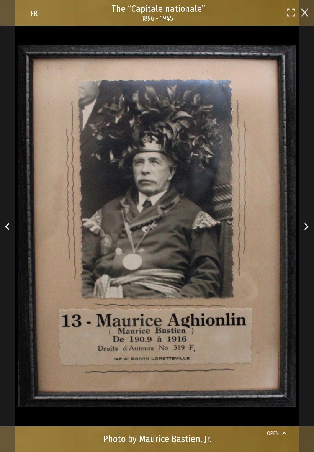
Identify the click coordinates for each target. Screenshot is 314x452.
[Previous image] (7, 226)
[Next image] (306, 226)
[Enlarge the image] (291, 12)
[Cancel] (304, 12)
